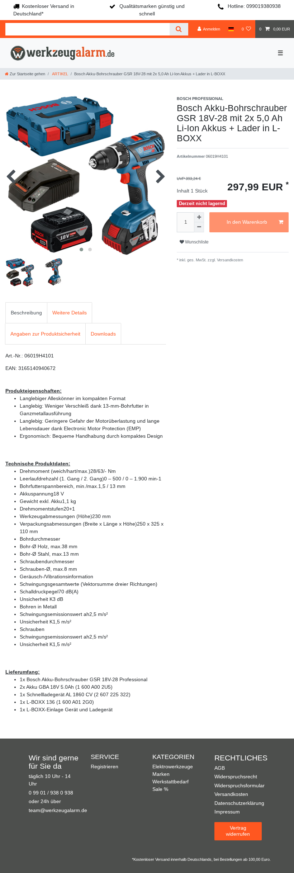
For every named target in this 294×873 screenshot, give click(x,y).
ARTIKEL (59, 74)
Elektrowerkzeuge (172, 766)
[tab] (26, 312)
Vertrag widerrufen (238, 831)
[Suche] (179, 29)
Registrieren (104, 766)
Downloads (103, 334)
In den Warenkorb (247, 222)
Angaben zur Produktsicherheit (45, 334)
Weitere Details (69, 312)
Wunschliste (196, 242)
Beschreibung (26, 312)
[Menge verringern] (199, 227)
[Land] (230, 29)
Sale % (160, 789)
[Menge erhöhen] (199, 217)
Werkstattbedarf (170, 781)
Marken (161, 774)
